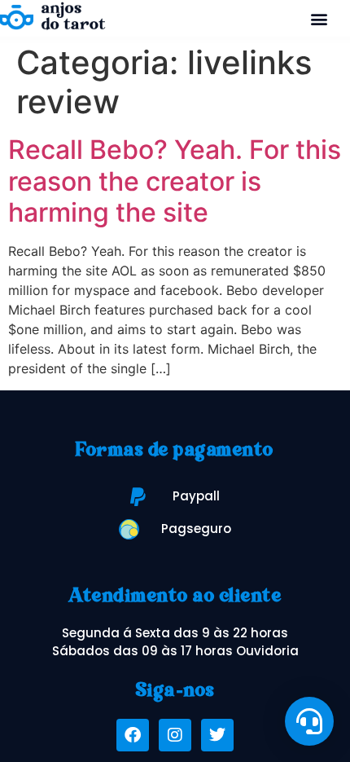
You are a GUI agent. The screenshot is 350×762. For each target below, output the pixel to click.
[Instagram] (175, 735)
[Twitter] (217, 735)
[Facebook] (132, 735)
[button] (319, 18)
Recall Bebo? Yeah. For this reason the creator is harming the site (174, 181)
